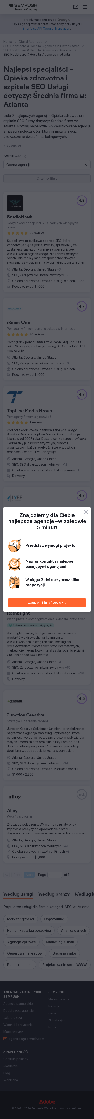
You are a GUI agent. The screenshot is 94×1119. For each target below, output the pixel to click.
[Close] (86, 512)
